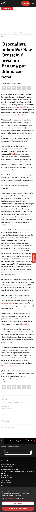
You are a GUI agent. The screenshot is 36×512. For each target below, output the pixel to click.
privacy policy (10, 498)
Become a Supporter (16, 441)
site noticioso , (17, 107)
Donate (30, 441)
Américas (4, 403)
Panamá (23, 403)
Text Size (7, 421)
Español (9, 409)
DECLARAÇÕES (7, 8)
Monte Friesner (14, 154)
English (3, 409)
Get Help (26, 3)
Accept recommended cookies (18, 508)
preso (30, 107)
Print (5, 415)
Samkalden (25, 324)
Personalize (18, 503)
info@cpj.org (4, 486)
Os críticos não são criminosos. (12, 366)
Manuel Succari (22, 115)
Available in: (5, 406)
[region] (18, 499)
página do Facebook (8, 303)
